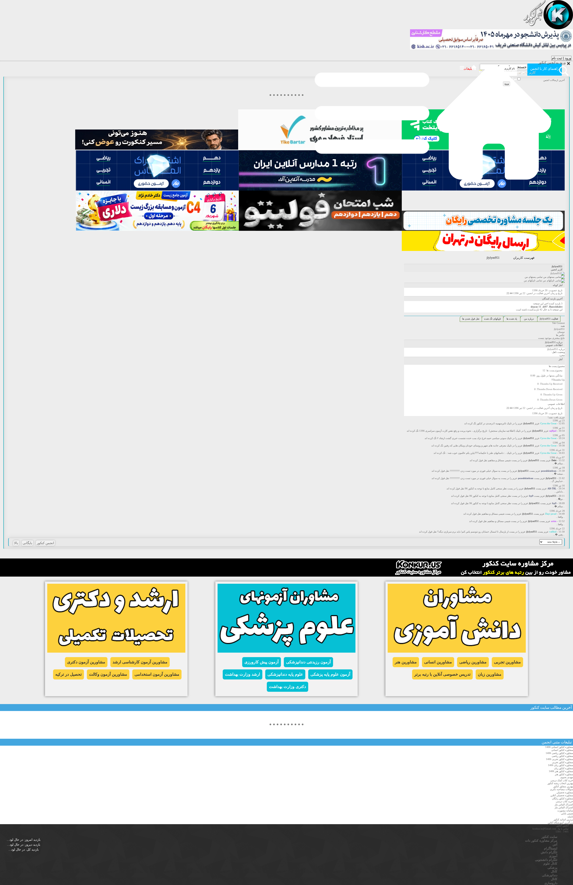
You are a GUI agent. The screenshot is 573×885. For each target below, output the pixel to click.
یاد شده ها (512, 318)
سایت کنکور (539, 707)
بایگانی (27, 543)
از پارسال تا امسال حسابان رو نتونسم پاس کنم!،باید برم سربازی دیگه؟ (473, 531)
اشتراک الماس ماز (564, 804)
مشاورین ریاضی (473, 662)
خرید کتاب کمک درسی (561, 780)
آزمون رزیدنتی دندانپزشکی (308, 662)
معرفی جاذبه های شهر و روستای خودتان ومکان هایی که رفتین (475, 445)
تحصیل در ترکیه (68, 674)
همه (563, 326)
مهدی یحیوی (566, 777)
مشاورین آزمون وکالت (108, 674)
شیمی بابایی (567, 813)
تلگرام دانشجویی (546, 860)
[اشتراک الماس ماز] (483, 189)
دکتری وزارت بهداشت (287, 686)
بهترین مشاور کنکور (563, 786)
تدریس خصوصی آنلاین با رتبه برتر (442, 674)
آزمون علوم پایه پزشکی (330, 674)
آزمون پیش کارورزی (261, 662)
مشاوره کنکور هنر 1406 (561, 771)
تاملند (570, 816)
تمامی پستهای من (534, 277)
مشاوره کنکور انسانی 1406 (559, 747)
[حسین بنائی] (483, 230)
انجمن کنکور (45, 543)
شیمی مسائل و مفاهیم (499, 460)
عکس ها (560, 335)
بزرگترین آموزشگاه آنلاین (560, 822)
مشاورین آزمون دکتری (86, 662)
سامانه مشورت (565, 810)
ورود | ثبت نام (561, 58)
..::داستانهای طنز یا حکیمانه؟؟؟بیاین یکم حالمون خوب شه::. (476, 453)
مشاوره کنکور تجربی (562, 762)
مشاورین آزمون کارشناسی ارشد (140, 662)
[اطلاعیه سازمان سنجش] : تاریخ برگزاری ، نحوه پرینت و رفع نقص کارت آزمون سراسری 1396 (467, 430)
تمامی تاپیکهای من (533, 280)
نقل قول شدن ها (470, 318)
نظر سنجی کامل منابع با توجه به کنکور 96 (486, 488)
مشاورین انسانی (438, 662)
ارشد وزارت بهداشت (242, 674)
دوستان (561, 332)
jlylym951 (559, 329)
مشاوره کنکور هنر (564, 774)
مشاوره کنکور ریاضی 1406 (559, 753)
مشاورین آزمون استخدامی (157, 674)
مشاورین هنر (406, 662)
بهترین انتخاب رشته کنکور (560, 783)
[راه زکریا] (156, 148)
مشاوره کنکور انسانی (562, 750)
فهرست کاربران (524, 257)
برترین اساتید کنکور (563, 819)
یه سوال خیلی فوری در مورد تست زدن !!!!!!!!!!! (475, 470)
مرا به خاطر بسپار (504, 79)
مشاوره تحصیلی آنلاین (561, 795)
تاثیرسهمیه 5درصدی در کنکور (491, 423)
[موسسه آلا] (320, 189)
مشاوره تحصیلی (564, 792)
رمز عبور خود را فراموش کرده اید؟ (502, 72)
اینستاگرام (550, 848)
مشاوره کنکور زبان (563, 768)
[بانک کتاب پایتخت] (483, 250)
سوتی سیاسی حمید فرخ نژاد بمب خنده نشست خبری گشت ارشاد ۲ (471, 438)
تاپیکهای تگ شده (492, 318)
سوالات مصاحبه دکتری (561, 789)
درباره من (529, 318)
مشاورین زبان (489, 674)
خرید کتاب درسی (564, 801)
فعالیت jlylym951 (549, 318)
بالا (16, 543)
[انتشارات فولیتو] (320, 230)
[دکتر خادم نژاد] (157, 230)
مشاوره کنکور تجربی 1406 (559, 759)
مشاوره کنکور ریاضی (562, 756)
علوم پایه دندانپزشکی (285, 674)
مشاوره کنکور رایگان (562, 798)
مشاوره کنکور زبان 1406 (560, 765)
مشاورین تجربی (507, 662)
